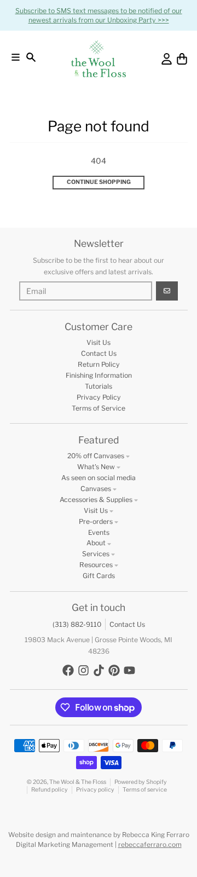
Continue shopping (99, 182)
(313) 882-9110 (77, 624)
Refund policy (49, 789)
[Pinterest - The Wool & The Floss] (114, 670)
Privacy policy (95, 789)
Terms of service (145, 789)
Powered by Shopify (140, 782)
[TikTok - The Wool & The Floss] (99, 670)
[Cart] (182, 59)
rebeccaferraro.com (150, 844)
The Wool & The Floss (77, 782)
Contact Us (127, 624)
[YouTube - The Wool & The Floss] (129, 670)
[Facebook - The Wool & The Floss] (68, 670)
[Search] (31, 57)
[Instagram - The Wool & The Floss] (83, 670)
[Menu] (15, 57)
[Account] (166, 59)
